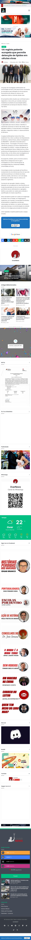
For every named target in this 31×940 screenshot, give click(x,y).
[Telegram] (22, 240)
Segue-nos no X (6, 786)
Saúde (7, 43)
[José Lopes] (15, 603)
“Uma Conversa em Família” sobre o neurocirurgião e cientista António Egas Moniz (7, 300)
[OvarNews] (3, 10)
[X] (5, 240)
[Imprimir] (28, 240)
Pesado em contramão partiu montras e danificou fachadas (19, 894)
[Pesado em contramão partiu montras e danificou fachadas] (5, 896)
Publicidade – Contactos (7, 913)
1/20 (6, 355)
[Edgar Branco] (15, 567)
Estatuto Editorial (5, 908)
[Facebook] (2, 240)
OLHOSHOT (15, 921)
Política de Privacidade (6, 911)
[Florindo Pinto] (15, 708)
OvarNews (6, 62)
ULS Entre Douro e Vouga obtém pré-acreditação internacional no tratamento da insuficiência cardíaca (23, 300)
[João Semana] (15, 634)
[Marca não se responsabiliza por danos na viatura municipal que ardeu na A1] (5, 889)
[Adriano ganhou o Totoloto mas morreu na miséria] (5, 882)
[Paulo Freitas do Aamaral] (15, 616)
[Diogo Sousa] (15, 590)
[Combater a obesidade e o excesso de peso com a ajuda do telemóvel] (8, 311)
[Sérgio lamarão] (15, 652)
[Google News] (15, 234)
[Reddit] (16, 240)
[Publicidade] (15, 468)
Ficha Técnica (4, 906)
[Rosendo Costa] (15, 681)
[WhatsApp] (19, 240)
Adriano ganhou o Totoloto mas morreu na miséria (19, 881)
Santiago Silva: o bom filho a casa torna (13, 5)
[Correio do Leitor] (15, 694)
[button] (15, 938)
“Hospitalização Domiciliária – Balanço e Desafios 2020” (23, 318)
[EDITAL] (15, 386)
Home (4, 43)
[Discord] (15, 735)
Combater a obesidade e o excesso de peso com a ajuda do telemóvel (7, 318)
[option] (15, 273)
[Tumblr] (11, 240)
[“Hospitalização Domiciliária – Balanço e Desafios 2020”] (23, 311)
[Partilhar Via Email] (25, 240)
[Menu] (29, 11)
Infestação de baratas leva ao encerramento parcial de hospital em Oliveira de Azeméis (14, 277)
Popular (15, 876)
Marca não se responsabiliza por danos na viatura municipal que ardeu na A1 (20, 888)
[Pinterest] (13, 240)
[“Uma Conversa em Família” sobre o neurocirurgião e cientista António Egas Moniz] (8, 292)
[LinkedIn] (8, 240)
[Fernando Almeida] (15, 666)
